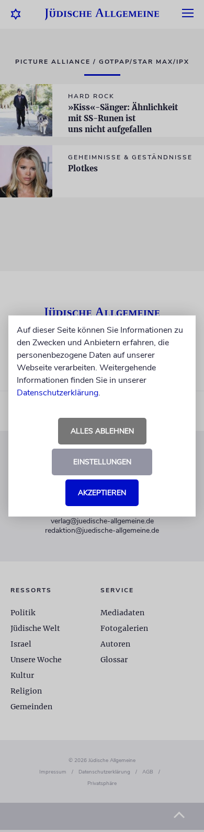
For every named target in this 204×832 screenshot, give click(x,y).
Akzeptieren (102, 493)
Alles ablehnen (102, 431)
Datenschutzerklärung (57, 393)
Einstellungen (102, 462)
